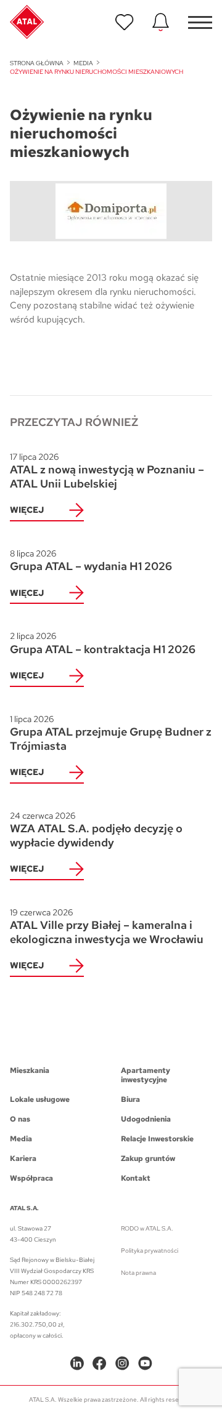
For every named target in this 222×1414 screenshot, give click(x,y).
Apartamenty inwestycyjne (145, 1075)
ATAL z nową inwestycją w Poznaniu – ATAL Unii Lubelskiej (107, 471)
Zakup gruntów (148, 1158)
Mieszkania (29, 1070)
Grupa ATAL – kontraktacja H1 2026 (102, 643)
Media (83, 63)
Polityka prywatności (149, 1251)
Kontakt (135, 1178)
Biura (130, 1099)
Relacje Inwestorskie (157, 1139)
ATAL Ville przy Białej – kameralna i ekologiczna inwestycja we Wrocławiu (107, 926)
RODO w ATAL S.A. (147, 1228)
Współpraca (31, 1178)
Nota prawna (138, 1273)
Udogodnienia (146, 1119)
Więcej (27, 509)
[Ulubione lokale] (124, 22)
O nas (20, 1119)
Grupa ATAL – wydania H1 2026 (91, 561)
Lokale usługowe (40, 1099)
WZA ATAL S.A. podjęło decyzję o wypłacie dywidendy (96, 830)
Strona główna (37, 63)
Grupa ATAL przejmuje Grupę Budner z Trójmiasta (111, 733)
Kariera (23, 1158)
